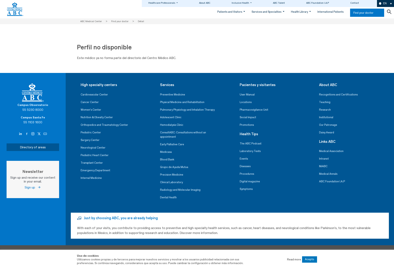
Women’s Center (91, 109)
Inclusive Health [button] (241, 2)
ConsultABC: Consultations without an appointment (183, 134)
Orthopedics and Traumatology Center (104, 125)
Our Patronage (328, 125)
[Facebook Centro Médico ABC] (27, 134)
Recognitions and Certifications (338, 94)
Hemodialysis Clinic (171, 125)
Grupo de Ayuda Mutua (174, 167)
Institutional (326, 117)
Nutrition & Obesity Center (97, 117)
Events (244, 158)
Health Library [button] (300, 12)
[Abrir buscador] (389, 13)
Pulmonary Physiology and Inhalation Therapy (187, 109)
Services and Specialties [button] (267, 12)
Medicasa (166, 152)
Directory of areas (33, 147)
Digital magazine (250, 181)
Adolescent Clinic (170, 117)
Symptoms (246, 189)
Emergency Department (95, 170)
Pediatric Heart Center (95, 155)
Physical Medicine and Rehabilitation (182, 102)
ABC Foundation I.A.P (317, 2)
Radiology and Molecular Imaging (180, 190)
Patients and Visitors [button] (230, 12)
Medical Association (331, 151)
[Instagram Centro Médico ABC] (33, 134)
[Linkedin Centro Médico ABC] (21, 134)
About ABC (204, 2)
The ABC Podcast (250, 143)
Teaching (324, 102)
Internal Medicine (91, 178)
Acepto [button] (309, 259)
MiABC (323, 166)
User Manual (247, 94)
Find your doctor (363, 13)
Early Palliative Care (172, 144)
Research (325, 109)
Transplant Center (92, 163)
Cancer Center (90, 102)
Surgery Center (90, 140)
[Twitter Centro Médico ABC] (39, 134)
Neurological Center (93, 147)
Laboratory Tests (250, 151)
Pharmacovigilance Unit (254, 109)
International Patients (330, 12)
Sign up (31, 187)
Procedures (247, 174)
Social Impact (248, 117)
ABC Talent (279, 2)
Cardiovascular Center (94, 94)
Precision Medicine (171, 174)
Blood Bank (167, 159)
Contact (354, 2)
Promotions (247, 125)
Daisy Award (326, 132)
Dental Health (168, 197)
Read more (294, 259)
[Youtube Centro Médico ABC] (45, 134)
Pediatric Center (91, 132)
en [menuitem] (385, 3)
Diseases (245, 166)
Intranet (324, 158)
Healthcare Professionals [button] (162, 2)
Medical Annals (328, 174)
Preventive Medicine (172, 94)
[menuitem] (385, 3)
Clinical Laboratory (171, 182)
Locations (246, 102)
